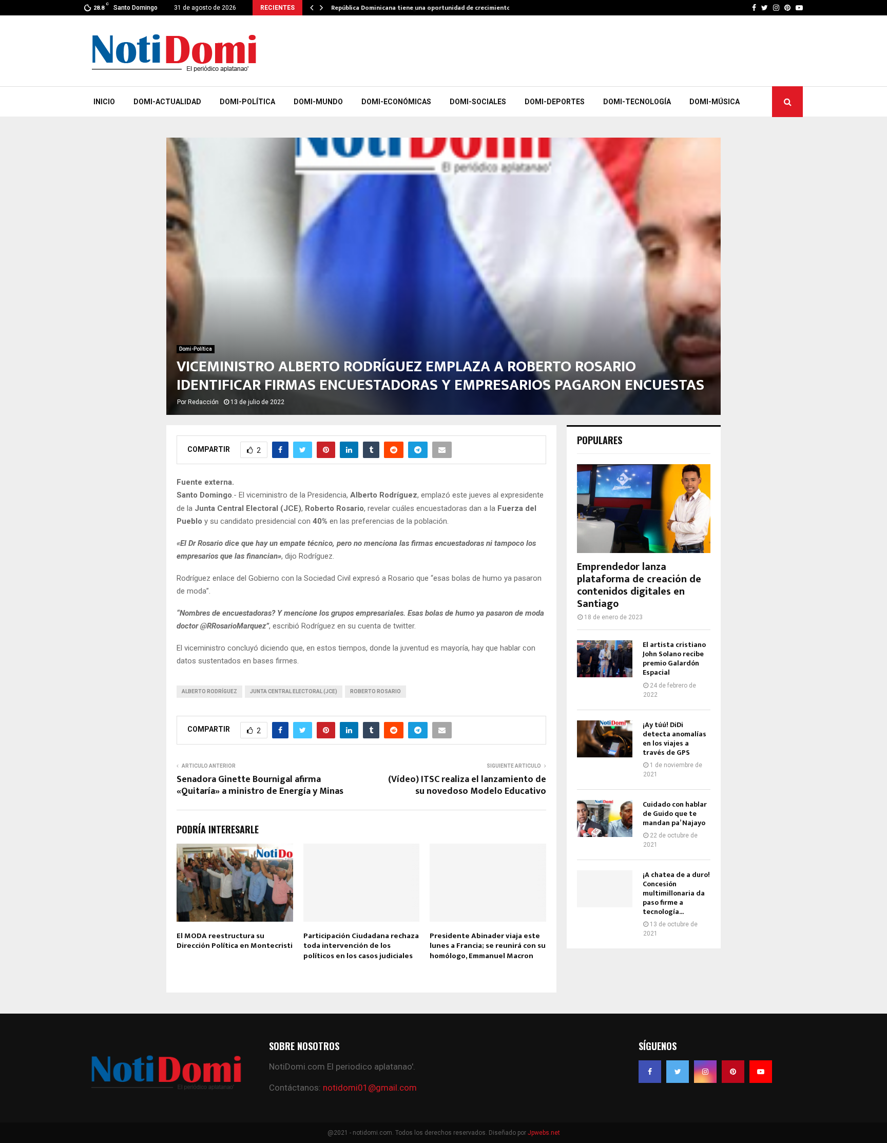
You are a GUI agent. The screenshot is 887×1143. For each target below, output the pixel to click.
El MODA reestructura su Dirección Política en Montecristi (235, 940)
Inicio (104, 102)
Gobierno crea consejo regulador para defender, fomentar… (419, 8)
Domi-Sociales (478, 102)
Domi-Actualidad (167, 102)
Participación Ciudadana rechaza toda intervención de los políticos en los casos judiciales (361, 945)
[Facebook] (650, 1071)
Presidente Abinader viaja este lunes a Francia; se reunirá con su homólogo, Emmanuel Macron (488, 945)
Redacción (203, 402)
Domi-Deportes (555, 102)
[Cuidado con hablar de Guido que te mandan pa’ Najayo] (604, 818)
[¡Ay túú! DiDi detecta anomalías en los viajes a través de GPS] (604, 738)
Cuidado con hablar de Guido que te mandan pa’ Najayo (675, 813)
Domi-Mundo (318, 102)
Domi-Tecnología (637, 102)
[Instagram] (705, 1071)
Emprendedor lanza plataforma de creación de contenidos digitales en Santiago (639, 585)
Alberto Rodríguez (209, 691)
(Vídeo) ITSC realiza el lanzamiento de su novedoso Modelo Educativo (467, 785)
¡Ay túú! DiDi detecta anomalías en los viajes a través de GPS (674, 738)
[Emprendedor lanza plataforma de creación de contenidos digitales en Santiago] (643, 508)
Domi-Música (714, 102)
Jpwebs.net (544, 1132)
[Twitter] (677, 1071)
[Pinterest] (733, 1071)
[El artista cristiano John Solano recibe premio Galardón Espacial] (604, 658)
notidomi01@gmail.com (370, 1087)
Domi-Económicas (396, 102)
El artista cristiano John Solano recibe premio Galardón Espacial (674, 658)
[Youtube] (760, 1071)
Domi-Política (247, 102)
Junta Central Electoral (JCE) (293, 691)
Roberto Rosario (375, 691)
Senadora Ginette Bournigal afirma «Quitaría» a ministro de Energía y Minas (260, 785)
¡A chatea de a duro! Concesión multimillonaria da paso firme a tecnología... (676, 893)
